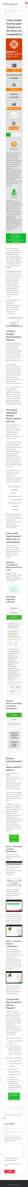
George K (6, 1108)
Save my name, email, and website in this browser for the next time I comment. (13, 1139)
